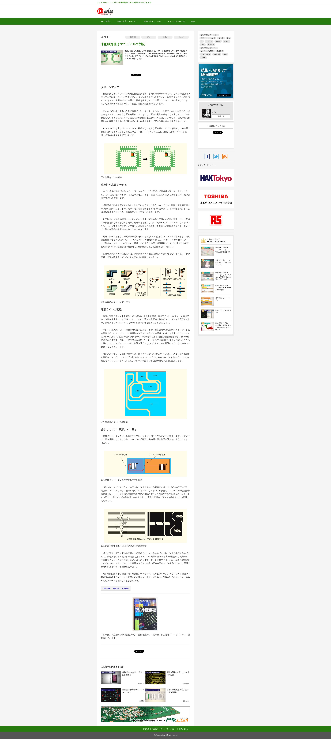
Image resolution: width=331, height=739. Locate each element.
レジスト (209, 41)
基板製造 (220, 51)
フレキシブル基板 (207, 51)
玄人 (228, 38)
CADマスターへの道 (176, 21)
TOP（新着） (105, 21)
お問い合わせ (183, 729)
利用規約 (155, 729)
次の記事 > (125, 588)
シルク (226, 41)
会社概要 (146, 729)
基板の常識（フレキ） (153, 21)
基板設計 (133, 37)
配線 (149, 37)
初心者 (181, 37)
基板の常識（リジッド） (127, 21)
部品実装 (211, 45)
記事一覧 (116, 588)
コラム (203, 57)
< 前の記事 (106, 588)
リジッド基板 (205, 54)
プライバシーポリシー (168, 729)
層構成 (165, 37)
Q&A (193, 21)
